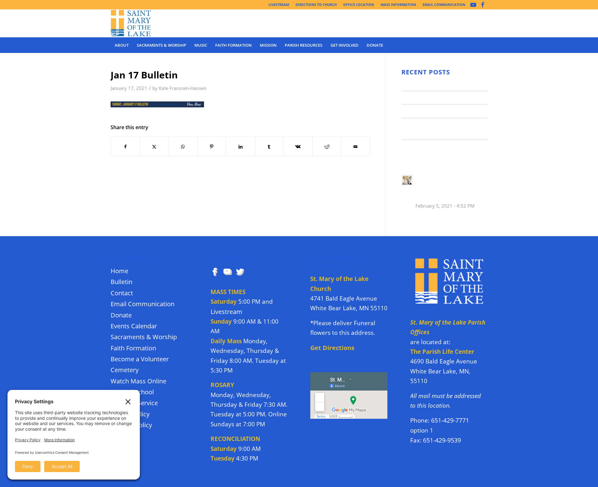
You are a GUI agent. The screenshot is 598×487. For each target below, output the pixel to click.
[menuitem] (278, 4)
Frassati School (132, 392)
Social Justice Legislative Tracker (443, 146)
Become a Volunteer (140, 359)
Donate (121, 315)
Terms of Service (134, 403)
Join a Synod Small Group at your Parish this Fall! (447, 187)
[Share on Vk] (298, 146)
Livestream (226, 311)
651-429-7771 (450, 420)
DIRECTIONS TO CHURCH (316, 4)
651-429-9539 (442, 440)
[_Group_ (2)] (131, 23)
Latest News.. (417, 84)
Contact (122, 293)
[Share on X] (154, 146)
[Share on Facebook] (125, 146)
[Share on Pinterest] (211, 146)
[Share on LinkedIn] (240, 146)
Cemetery (125, 370)
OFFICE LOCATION (358, 4)
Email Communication (142, 304)
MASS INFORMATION (398, 4)
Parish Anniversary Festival (436, 111)
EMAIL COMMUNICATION (444, 4)
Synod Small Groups (427, 97)
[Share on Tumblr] (269, 146)
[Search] (483, 45)
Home (119, 271)
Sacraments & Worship (144, 337)
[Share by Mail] (355, 146)
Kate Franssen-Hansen (182, 88)
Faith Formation (133, 348)
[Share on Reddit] (327, 146)
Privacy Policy (130, 414)
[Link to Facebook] (482, 4)
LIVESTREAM (278, 4)
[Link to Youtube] (473, 4)
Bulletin (121, 282)
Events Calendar (134, 326)
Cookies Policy (131, 425)
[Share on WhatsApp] (183, 146)
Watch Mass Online (138, 381)
